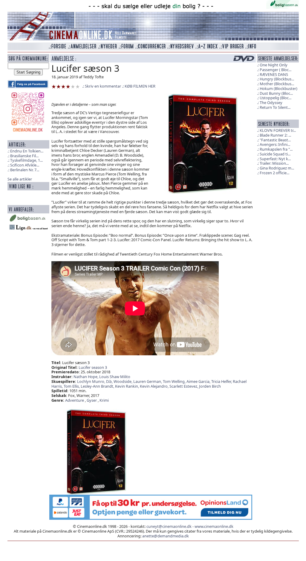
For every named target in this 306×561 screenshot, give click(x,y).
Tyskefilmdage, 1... (26, 160)
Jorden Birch (210, 386)
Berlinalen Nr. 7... (24, 169)
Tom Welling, (174, 381)
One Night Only (273, 65)
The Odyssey (271, 102)
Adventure (74, 400)
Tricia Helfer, (222, 381)
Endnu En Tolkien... (26, 151)
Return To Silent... (275, 107)
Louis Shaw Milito (114, 376)
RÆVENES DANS (274, 74)
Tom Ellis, (72, 386)
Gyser (92, 400)
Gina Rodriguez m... (277, 168)
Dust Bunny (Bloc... (276, 93)
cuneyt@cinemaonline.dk (169, 526)
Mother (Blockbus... (277, 83)
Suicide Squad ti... (275, 154)
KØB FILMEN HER (140, 86)
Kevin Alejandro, (154, 386)
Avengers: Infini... (275, 144)
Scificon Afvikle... (24, 165)
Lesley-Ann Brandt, (98, 386)
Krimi (104, 400)
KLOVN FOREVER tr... (278, 130)
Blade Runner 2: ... (275, 135)
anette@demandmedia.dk (165, 536)
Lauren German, (148, 381)
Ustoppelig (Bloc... (275, 97)
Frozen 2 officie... (274, 172)
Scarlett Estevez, (184, 386)
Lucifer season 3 (93, 367)
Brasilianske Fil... (24, 155)
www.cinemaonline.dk (214, 526)
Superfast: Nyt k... (275, 158)
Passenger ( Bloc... (275, 69)
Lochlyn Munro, (91, 381)
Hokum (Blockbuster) (278, 88)
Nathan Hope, (86, 376)
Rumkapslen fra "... (276, 149)
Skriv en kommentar (103, 86)
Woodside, (123, 381)
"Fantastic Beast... (275, 140)
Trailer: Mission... (274, 163)
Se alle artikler (19, 179)
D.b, (110, 381)
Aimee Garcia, (198, 381)
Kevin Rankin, (127, 386)
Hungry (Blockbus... (277, 79)
